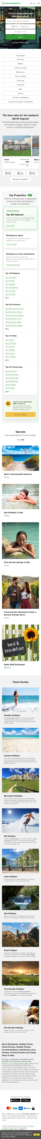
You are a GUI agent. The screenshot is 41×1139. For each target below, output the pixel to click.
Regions (20, 63)
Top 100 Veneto (10, 294)
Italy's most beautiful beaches (18, 474)
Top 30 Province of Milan (13, 322)
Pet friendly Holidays (13, 1027)
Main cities (20, 59)
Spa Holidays (10, 913)
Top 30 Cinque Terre (12, 378)
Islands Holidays (12, 755)
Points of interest (20, 76)
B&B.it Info (7, 667)
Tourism (6, 477)
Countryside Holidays (14, 989)
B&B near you (20, 72)
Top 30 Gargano (10, 385)
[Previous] (18, 132)
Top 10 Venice (10, 347)
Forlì (6, 159)
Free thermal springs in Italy (17, 562)
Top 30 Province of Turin (13, 319)
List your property (20, 414)
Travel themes (20, 55)
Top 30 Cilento (10, 388)
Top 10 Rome (9, 340)
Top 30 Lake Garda (11, 381)
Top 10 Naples (10, 350)
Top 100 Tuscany (11, 277)
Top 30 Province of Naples (13, 325)
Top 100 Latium (10, 291)
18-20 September (32, 173)
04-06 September (8, 173)
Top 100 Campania (11, 287)
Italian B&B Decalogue (14, 664)
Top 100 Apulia (10, 284)
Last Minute (20, 85)
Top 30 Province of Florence (14, 309)
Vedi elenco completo (20, 179)
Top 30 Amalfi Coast (12, 374)
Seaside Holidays (12, 715)
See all (19, 440)
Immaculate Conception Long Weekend (20, 102)
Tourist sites (20, 80)
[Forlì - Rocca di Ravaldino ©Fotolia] (16, 146)
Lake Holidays (10, 876)
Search (20, 37)
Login (34, 3)
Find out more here (23, 1133)
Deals (20, 89)
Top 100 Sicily (9, 281)
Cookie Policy (23, 1128)
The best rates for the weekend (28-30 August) (20, 116)
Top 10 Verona (10, 353)
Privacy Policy (13, 1128)
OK (36, 1135)
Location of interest (21, 68)
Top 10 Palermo (10, 357)
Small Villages (10, 950)
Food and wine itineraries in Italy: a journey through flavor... (20, 613)
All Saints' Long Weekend (20, 97)
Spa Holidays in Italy (13, 512)
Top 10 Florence (10, 343)
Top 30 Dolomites (11, 371)
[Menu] (39, 3)
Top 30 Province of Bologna (14, 315)
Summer (20, 93)
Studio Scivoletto (8, 1129)
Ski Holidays (10, 836)
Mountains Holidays (13, 795)
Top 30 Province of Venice (13, 312)
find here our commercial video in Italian (15, 1063)
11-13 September (20, 173)
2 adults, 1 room (21, 32)
